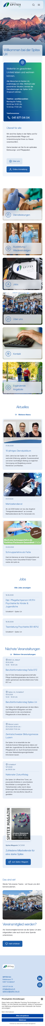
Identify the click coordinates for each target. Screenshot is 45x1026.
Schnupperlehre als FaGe (18, 552)
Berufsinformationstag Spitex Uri (21, 702)
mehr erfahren (14, 944)
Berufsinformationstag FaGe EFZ (21, 670)
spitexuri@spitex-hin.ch (11, 991)
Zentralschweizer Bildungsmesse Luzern (22, 736)
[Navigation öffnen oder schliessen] (39, 4)
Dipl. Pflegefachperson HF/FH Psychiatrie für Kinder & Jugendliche (20, 603)
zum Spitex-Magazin (20, 862)
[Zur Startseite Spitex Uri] (12, 4)
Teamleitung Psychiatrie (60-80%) (22, 627)
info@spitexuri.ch (9, 989)
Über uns (16, 161)
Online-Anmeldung (20, 169)
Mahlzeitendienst (14, 504)
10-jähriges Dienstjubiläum (18, 450)
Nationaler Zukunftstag (17, 774)
